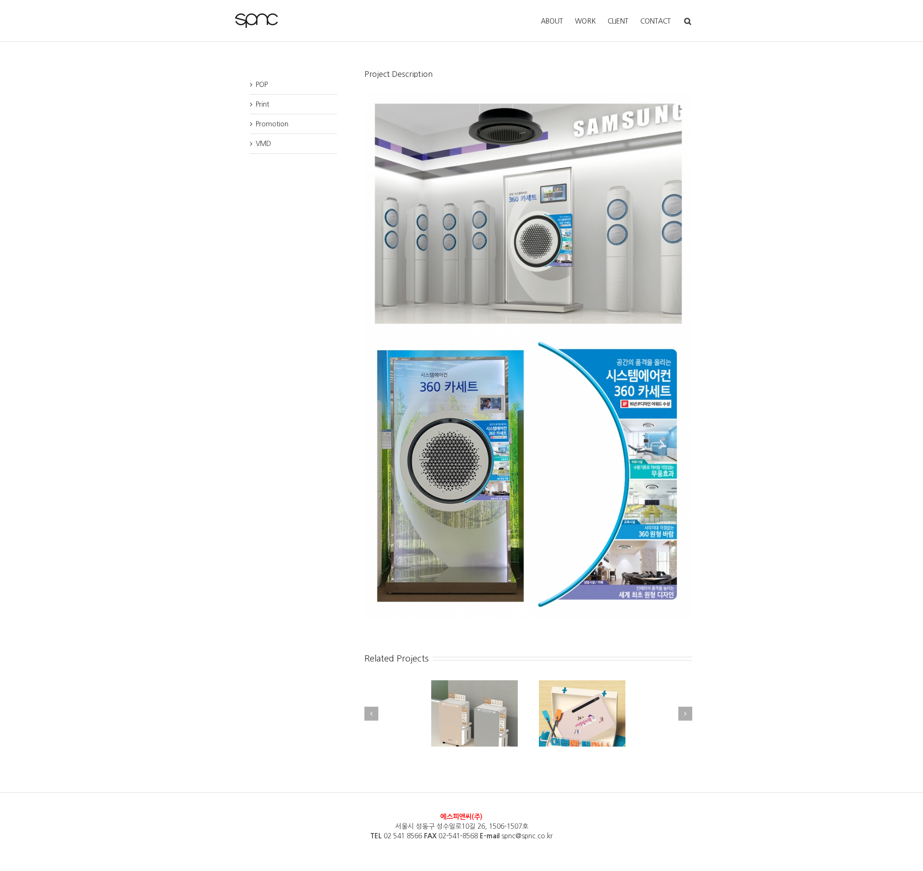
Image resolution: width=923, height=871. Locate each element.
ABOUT (552, 21)
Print (262, 104)
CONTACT (655, 21)
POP (262, 84)
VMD (263, 143)
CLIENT (618, 21)
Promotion (272, 124)
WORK (585, 21)
